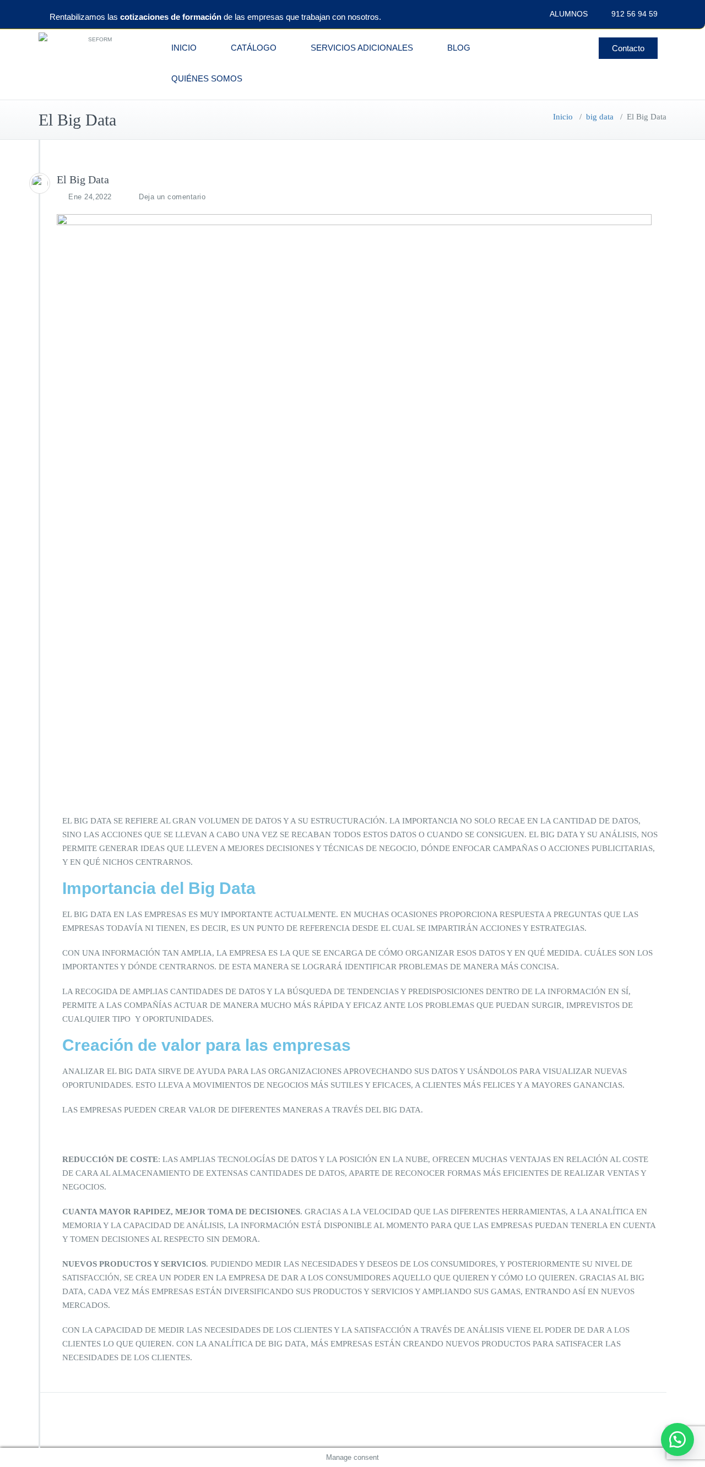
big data (600, 116)
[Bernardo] (39, 183)
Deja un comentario (172, 197)
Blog (458, 47)
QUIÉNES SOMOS (206, 78)
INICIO (184, 47)
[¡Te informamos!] (677, 1439)
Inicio (563, 116)
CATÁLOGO (253, 47)
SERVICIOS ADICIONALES (362, 47)
